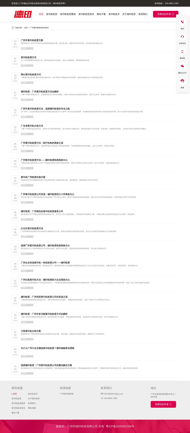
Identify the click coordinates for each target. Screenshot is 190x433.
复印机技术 (114, 14)
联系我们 (143, 14)
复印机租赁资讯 (86, 14)
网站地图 (32, 408)
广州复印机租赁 (66, 394)
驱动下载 (101, 14)
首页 (41, 14)
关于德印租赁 (129, 14)
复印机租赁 (51, 14)
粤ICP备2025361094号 (120, 426)
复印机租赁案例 (68, 14)
